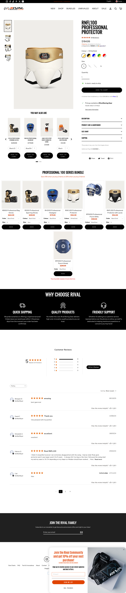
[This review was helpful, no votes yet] (110, 408)
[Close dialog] (124, 549)
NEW (53, 8)
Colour (89, 51)
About (38, 565)
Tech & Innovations (28, 565)
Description (85, 118)
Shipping (84, 44)
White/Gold (84, 56)
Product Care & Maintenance (91, 125)
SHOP (60, 8)
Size (83, 61)
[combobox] (18, 386)
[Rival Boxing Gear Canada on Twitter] (20, 1)
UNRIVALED (83, 8)
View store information (91, 109)
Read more (98, 459)
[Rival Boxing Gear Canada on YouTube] (23, 1)
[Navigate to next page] (70, 491)
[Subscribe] (81, 532)
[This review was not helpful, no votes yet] (114, 408)
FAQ (18, 565)
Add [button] (11, 227)
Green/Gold (99, 56)
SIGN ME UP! (68, 582)
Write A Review (93, 367)
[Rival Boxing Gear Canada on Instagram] (7, 1)
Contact (44, 565)
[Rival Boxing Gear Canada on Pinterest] (16, 1)
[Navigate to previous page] (56, 491)
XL (101, 66)
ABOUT (95, 8)
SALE (104, 8)
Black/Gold (89, 56)
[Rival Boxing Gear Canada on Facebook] (10, 1)
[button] (102, 46)
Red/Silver (104, 56)
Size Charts (11, 565)
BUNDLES (70, 8)
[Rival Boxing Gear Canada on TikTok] (13, 1)
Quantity (85, 72)
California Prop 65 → (91, 149)
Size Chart (85, 131)
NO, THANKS (68, 588)
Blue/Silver (94, 56)
